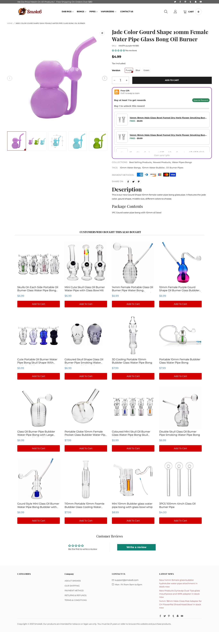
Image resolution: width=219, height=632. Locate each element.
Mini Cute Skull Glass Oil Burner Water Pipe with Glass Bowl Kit (85, 289)
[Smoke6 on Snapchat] (178, 616)
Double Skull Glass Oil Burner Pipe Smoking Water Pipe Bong (179, 433)
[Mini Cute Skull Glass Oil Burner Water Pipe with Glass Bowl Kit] (86, 262)
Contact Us (126, 11)
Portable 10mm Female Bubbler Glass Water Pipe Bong (179, 361)
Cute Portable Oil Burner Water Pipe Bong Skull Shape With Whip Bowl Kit (37, 362)
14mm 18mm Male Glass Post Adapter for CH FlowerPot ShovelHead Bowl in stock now (180, 604)
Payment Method (74, 590)
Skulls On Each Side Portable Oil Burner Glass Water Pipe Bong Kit (37, 290)
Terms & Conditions (76, 600)
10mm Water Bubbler (153, 167)
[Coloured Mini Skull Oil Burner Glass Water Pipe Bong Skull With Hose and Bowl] (133, 407)
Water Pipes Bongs (182, 162)
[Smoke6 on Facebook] (160, 616)
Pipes (92, 11)
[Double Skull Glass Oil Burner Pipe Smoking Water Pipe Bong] (180, 407)
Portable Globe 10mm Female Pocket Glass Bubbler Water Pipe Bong (86, 435)
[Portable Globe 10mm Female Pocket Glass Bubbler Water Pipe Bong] (86, 407)
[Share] (128, 181)
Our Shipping (72, 585)
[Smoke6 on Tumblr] (173, 616)
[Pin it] (138, 181)
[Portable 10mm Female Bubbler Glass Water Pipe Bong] (180, 334)
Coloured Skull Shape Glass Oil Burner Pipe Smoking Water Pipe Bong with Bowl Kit (84, 362)
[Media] (102, 33)
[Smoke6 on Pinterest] (169, 616)
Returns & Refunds (75, 595)
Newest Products (162, 162)
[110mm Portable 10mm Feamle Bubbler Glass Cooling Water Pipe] (86, 479)
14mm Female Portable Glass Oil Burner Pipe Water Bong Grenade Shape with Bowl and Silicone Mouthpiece (132, 292)
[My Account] (175, 11)
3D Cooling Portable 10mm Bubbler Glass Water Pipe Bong (132, 361)
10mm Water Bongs (130, 167)
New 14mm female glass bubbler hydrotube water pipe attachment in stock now (178, 583)
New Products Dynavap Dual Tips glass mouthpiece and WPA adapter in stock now (179, 593)
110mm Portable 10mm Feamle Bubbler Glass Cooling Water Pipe (84, 507)
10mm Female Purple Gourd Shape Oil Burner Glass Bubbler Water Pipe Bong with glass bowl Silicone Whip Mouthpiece (180, 292)
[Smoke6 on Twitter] (165, 616)
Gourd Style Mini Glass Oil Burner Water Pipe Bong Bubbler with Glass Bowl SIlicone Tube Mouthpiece (38, 508)
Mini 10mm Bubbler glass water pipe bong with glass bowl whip (132, 505)
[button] (9, 78)
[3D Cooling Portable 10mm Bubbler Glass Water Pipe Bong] (133, 334)
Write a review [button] (136, 547)
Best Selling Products (140, 162)
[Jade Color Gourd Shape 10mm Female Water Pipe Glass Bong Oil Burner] (57, 78)
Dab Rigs (67, 11)
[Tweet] (133, 181)
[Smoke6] (30, 11)
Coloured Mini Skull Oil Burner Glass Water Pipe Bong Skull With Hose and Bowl (131, 435)
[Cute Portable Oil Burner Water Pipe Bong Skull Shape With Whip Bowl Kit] (38, 334)
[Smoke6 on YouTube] (182, 616)
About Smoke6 (73, 581)
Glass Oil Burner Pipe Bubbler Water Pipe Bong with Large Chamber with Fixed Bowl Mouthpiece (36, 436)
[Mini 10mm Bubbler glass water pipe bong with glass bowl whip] (133, 479)
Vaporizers (107, 11)
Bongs (80, 11)
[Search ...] (166, 11)
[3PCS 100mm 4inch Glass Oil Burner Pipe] (180, 479)
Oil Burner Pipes (174, 167)
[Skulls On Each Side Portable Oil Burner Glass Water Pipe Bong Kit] (38, 262)
